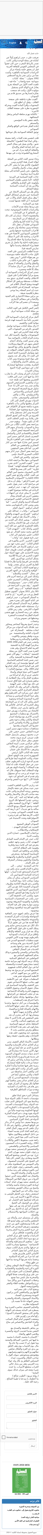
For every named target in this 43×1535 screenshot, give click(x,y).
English (12, 43)
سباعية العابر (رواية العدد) (30, 1517)
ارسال (33, 1446)
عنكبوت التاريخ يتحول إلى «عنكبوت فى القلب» (23, 1510)
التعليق (34, 1420)
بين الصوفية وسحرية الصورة (29, 1506)
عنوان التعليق (32, 1411)
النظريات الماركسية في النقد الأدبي (27, 1521)
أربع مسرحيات (34, 1524)
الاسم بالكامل (32, 1394)
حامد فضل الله (33, 53)
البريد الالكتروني (31, 1403)
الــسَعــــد (35, 1514)
